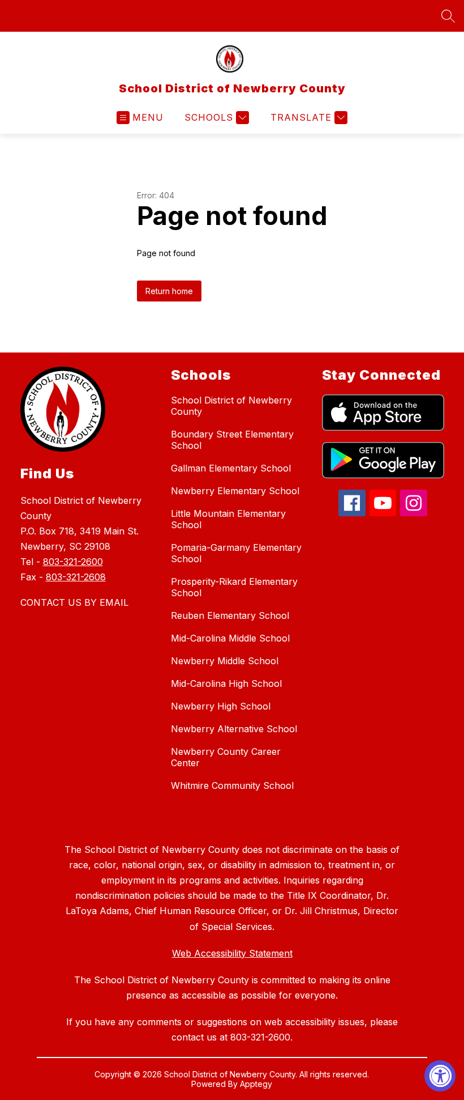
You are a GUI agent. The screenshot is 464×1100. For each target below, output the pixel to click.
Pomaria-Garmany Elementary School (236, 553)
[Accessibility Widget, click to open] (440, 1075)
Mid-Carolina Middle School (230, 638)
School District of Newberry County (231, 405)
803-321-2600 (73, 561)
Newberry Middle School (224, 660)
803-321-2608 (76, 577)
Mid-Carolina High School (226, 683)
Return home (169, 291)
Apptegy (256, 1084)
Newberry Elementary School (235, 490)
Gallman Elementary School (231, 468)
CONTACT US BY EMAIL (74, 602)
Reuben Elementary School (230, 615)
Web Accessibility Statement (232, 953)
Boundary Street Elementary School (232, 439)
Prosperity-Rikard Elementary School (234, 587)
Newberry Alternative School (234, 728)
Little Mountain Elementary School (228, 519)
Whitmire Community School (232, 785)
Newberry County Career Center (226, 757)
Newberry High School (220, 706)
